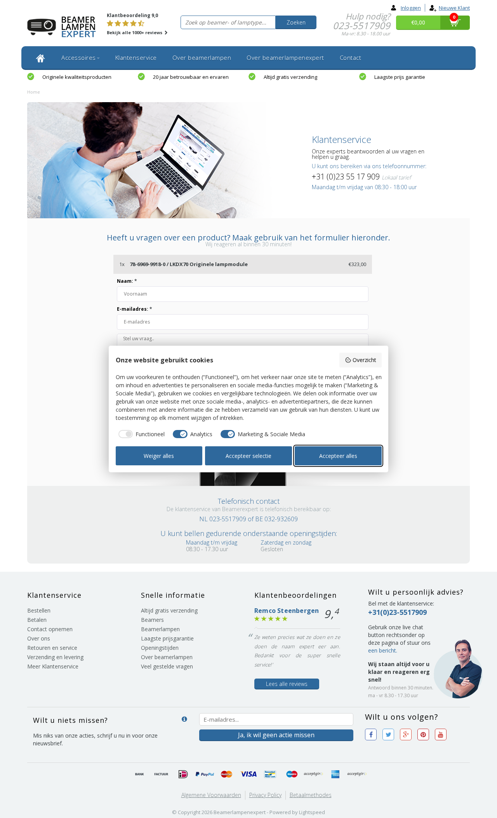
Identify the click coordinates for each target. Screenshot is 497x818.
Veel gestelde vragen (167, 666)
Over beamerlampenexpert (285, 57)
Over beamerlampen (201, 57)
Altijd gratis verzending (290, 76)
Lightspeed (312, 812)
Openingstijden (160, 647)
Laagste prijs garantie (399, 76)
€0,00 (418, 22)
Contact (350, 57)
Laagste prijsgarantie (167, 638)
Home (33, 92)
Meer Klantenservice (52, 666)
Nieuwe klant (454, 7)
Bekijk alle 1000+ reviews (135, 32)
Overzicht (364, 360)
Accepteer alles (338, 455)
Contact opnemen (50, 629)
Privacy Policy (265, 795)
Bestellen (38, 610)
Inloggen (411, 7)
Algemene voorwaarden (211, 795)
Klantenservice (136, 57)
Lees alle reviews (287, 683)
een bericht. (382, 650)
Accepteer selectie (248, 455)
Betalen (37, 619)
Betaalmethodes (311, 795)
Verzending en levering (55, 657)
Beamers (152, 619)
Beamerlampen (160, 629)
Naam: (127, 281)
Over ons (38, 638)
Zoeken (296, 22)
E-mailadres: (134, 309)
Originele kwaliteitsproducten (76, 76)
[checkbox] (140, 434)
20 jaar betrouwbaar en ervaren (191, 76)
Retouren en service (52, 647)
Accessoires (78, 57)
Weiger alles (159, 455)
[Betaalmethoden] (139, 774)
